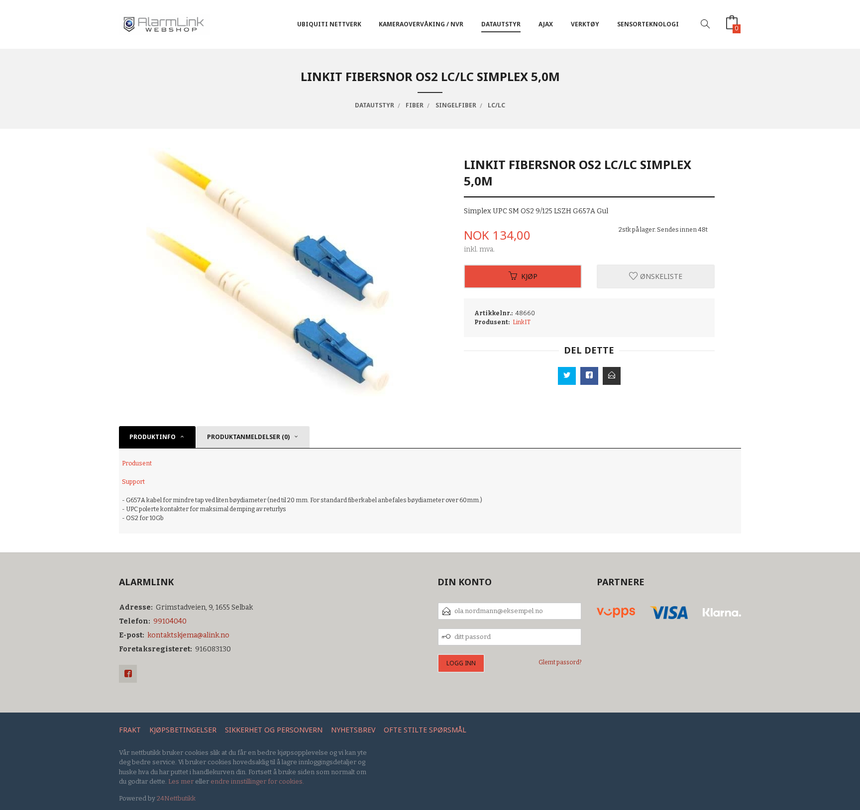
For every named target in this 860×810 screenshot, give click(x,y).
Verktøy (585, 24)
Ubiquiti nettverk (329, 24)
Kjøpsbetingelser (182, 729)
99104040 (170, 621)
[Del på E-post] (612, 376)
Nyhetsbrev (353, 729)
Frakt (130, 729)
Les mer (181, 781)
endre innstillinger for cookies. (257, 781)
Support (133, 481)
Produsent (137, 463)
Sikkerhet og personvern (273, 729)
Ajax (545, 24)
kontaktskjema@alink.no (188, 635)
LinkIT (522, 322)
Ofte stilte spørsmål (425, 729)
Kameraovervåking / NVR (421, 24)
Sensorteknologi (648, 24)
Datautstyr (501, 24)
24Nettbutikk (176, 798)
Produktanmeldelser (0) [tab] (248, 437)
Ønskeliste (660, 276)
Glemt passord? (560, 662)
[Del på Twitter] (567, 376)
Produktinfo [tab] (152, 437)
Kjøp (529, 276)
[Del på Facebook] (589, 376)
